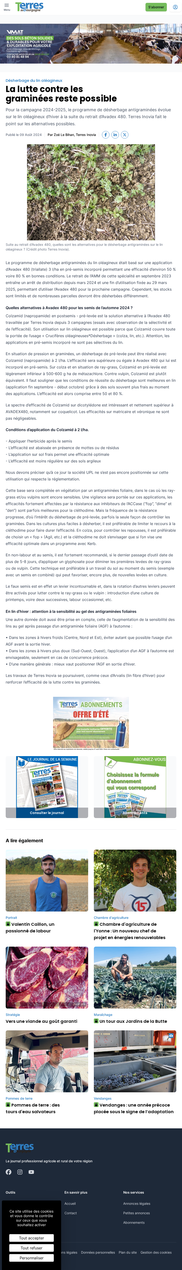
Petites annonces (136, 1213)
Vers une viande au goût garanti (41, 1021)
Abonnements (134, 1222)
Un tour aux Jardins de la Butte (131, 1021)
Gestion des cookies (156, 1252)
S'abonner (156, 7)
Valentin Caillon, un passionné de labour (30, 927)
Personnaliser (32, 1258)
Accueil (70, 1203)
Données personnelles (98, 1252)
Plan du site (128, 1252)
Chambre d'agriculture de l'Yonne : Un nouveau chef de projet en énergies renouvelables (129, 930)
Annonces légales (136, 1203)
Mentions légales (64, 1252)
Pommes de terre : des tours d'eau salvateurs (33, 1108)
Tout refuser (31, 1248)
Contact (70, 1213)
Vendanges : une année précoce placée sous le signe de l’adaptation (134, 1108)
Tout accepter (31, 1238)
